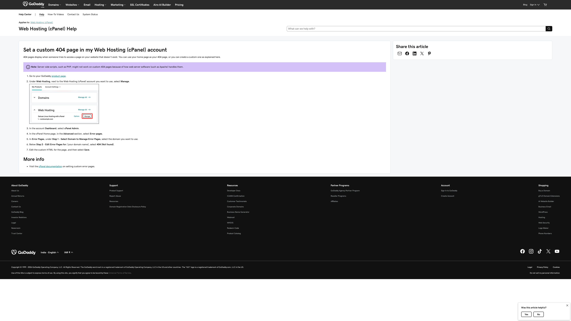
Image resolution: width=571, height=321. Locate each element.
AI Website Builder (546, 201)
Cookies (556, 267)
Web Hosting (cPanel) (41, 22)
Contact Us (73, 14)
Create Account (447, 196)
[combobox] (416, 28)
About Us (15, 191)
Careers (14, 201)
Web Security (544, 223)
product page (59, 76)
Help (41, 14)
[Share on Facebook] (407, 53)
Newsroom (15, 228)
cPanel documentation (50, 166)
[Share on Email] (399, 53)
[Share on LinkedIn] (414, 53)
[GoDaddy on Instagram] (531, 253)
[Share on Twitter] (422, 53)
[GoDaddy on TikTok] (539, 253)
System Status (90, 14)
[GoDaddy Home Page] (23, 252)
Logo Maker (543, 228)
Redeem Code (233, 228)
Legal (13, 223)
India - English (48, 252)
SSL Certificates (139, 4)
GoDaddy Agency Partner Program (345, 191)
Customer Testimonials (237, 201)
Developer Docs (233, 191)
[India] (33, 3)
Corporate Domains (235, 207)
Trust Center (16, 233)
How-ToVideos (56, 14)
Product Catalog (234, 233)
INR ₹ (67, 252)
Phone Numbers (545, 233)
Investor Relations (19, 217)
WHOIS (230, 223)
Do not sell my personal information (545, 273)
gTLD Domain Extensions (549, 196)
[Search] (549, 28)
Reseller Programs (338, 196)
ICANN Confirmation (235, 196)
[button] (567, 305)
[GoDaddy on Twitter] (548, 253)
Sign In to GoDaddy (449, 191)
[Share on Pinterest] (429, 53)
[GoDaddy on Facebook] (522, 253)
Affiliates (334, 201)
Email (87, 4)
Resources (113, 201)
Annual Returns (17, 196)
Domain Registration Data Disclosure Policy (127, 207)
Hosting (541, 217)
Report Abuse (115, 196)
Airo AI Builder (162, 4)
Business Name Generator (238, 212)
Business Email (544, 207)
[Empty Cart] (545, 5)
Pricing (179, 4)
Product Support (116, 191)
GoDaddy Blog (17, 212)
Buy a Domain (544, 191)
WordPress (543, 212)
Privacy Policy (542, 267)
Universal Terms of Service (120, 273)
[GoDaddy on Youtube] (557, 253)
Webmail (230, 217)
